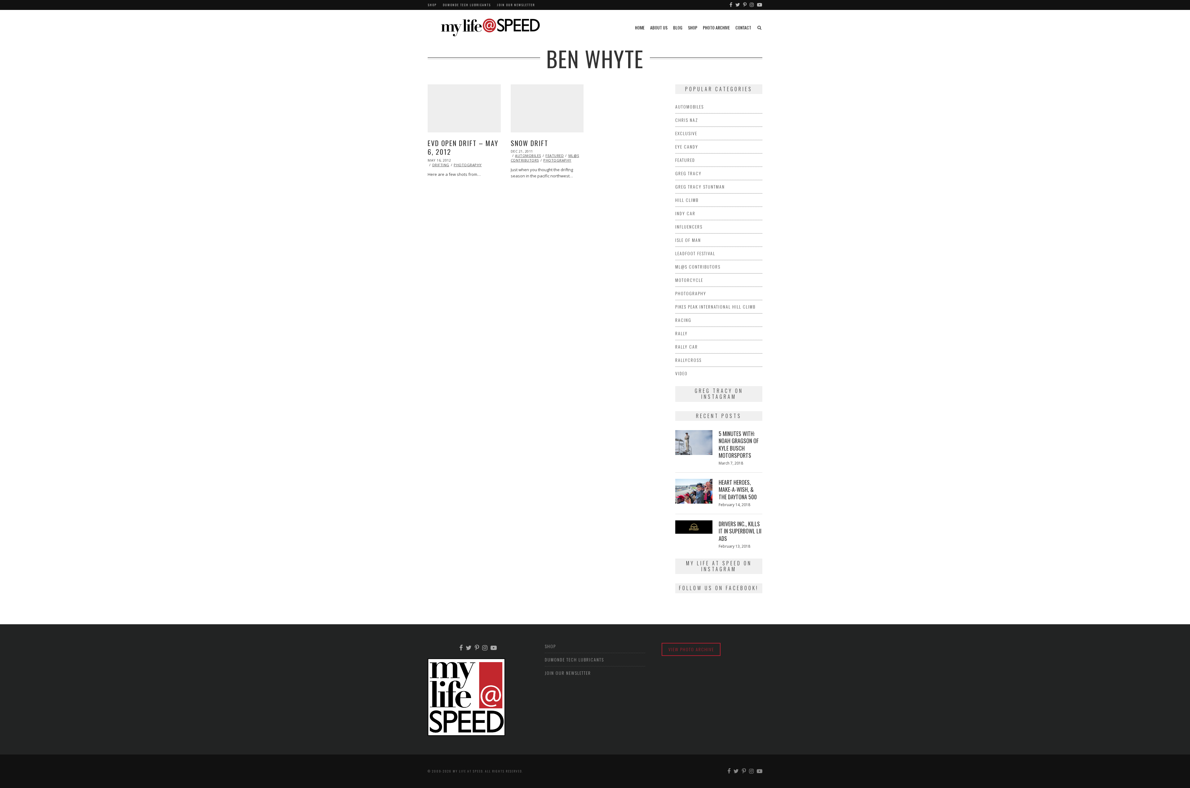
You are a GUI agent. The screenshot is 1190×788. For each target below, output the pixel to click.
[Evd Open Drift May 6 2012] (464, 108)
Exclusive (686, 133)
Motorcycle (689, 280)
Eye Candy (686, 146)
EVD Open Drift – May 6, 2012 (463, 147)
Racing (683, 320)
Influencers (689, 226)
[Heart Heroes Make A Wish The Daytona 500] (693, 491)
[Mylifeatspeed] (731, 5)
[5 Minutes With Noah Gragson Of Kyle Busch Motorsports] (693, 442)
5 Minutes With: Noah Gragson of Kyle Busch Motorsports (739, 444)
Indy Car (685, 213)
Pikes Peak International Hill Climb (715, 306)
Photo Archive (716, 27)
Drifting (440, 164)
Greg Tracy (688, 173)
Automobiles (528, 155)
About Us (659, 27)
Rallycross (688, 360)
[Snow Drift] (547, 108)
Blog (677, 27)
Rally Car (686, 346)
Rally (681, 333)
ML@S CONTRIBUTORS (698, 266)
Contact (743, 27)
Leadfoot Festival (695, 253)
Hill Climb (687, 200)
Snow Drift (529, 143)
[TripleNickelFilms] (760, 5)
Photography (468, 164)
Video (681, 373)
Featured (554, 155)
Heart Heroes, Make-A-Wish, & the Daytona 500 (738, 489)
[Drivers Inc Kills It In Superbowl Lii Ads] (693, 527)
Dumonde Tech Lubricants (467, 4)
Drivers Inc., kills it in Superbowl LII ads (740, 531)
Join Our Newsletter (516, 4)
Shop (432, 4)
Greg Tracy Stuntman (700, 186)
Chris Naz (686, 120)
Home (640, 27)
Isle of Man (688, 240)
